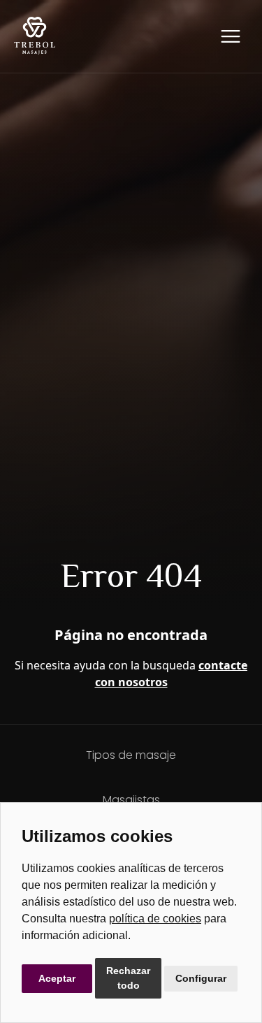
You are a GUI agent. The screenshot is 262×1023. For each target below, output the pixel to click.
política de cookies (155, 918)
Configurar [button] (200, 978)
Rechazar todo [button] (128, 978)
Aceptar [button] (56, 978)
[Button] (230, 36)
